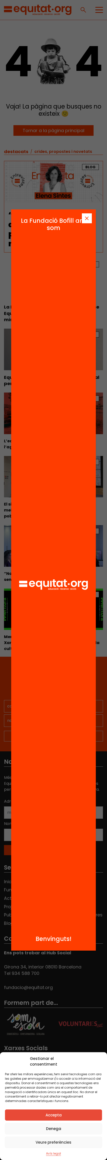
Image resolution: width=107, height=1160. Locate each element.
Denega (53, 1128)
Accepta (54, 1115)
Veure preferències (53, 1142)
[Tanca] (87, 218)
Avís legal (53, 1153)
